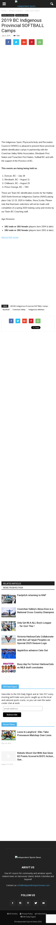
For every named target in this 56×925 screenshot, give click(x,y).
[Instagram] (20, 903)
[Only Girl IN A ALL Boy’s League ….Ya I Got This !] (8, 626)
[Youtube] (43, 903)
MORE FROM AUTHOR (13, 588)
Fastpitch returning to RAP (31, 595)
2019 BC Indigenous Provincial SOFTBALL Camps (29, 306)
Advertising (42, 914)
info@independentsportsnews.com (33, 885)
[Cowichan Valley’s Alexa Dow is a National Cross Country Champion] (8, 612)
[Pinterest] (28, 903)
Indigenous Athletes (36, 309)
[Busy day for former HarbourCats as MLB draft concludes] (8, 667)
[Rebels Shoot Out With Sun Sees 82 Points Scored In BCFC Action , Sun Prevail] (8, 756)
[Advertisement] (28, 109)
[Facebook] (12, 903)
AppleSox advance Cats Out (32, 650)
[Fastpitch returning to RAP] (8, 598)
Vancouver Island (21, 15)
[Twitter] (36, 903)
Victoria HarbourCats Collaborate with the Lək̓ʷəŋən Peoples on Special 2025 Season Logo (35, 640)
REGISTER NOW (9, 237)
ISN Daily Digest (29, 917)
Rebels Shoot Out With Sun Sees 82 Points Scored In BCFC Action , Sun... (35, 756)
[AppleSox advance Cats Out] (8, 654)
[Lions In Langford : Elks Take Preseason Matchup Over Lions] (8, 735)
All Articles (13, 914)
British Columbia (8, 15)
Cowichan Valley (19, 309)
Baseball (6, 309)
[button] (52, 4)
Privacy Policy (27, 914)
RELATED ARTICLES (12, 584)
